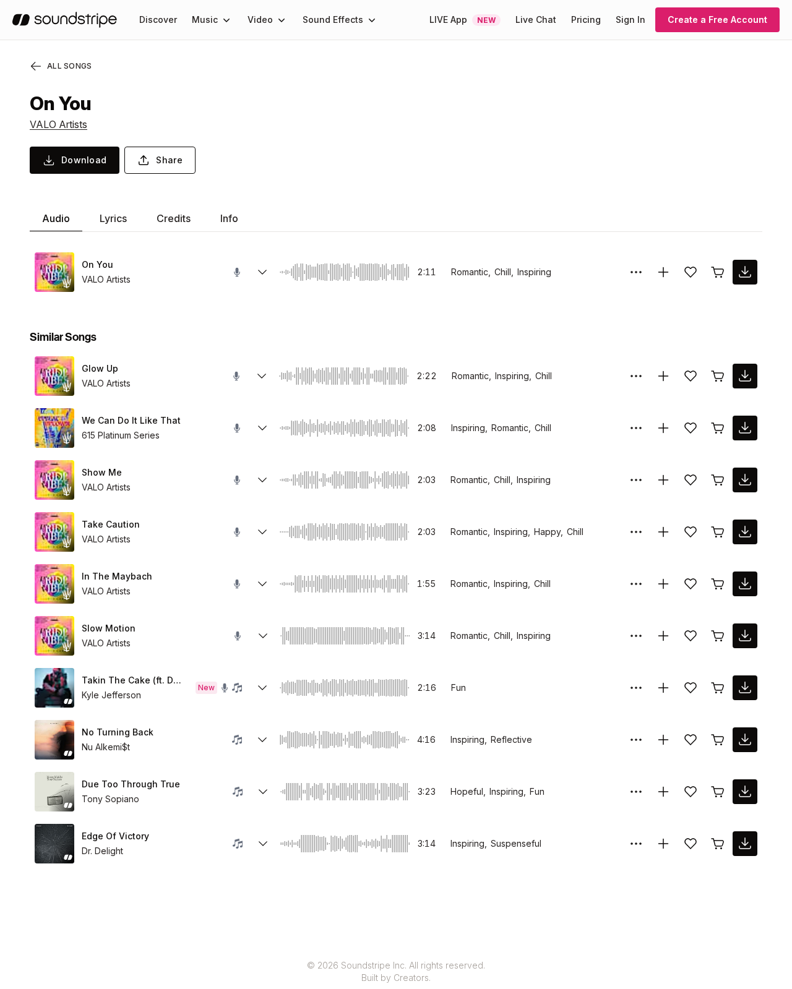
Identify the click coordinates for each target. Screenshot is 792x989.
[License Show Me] (717, 480)
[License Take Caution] (717, 532)
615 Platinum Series (121, 435)
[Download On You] (745, 272)
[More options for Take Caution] (636, 532)
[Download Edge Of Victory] (745, 843)
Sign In (630, 19)
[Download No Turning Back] (745, 739)
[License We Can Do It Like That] (717, 428)
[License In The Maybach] (717, 584)
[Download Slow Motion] (745, 635)
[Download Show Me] (745, 480)
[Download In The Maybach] (745, 584)
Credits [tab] (174, 218)
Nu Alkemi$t (106, 747)
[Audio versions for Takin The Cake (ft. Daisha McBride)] (262, 688)
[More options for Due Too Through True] (636, 791)
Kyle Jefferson (111, 695)
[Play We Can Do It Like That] (54, 428)
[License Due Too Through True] (717, 791)
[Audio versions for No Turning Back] (262, 740)
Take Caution (111, 524)
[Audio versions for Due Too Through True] (263, 792)
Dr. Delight (102, 851)
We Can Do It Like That (131, 420)
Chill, (504, 272)
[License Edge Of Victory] (717, 843)
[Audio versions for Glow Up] (262, 376)
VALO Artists (58, 124)
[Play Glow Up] (54, 376)
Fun (458, 687)
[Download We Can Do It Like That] (745, 428)
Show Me (102, 472)
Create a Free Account (717, 19)
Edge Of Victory (115, 836)
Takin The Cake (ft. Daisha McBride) (134, 680)
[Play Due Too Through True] (54, 791)
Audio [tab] (56, 218)
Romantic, (471, 272)
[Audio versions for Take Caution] (262, 532)
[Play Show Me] (54, 480)
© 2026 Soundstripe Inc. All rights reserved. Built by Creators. (396, 971)
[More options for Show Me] (636, 480)
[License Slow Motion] (717, 635)
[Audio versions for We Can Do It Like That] (262, 428)
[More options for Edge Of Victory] (636, 843)
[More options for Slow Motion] (636, 635)
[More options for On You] (636, 272)
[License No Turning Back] (717, 739)
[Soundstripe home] (64, 20)
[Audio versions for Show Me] (262, 480)
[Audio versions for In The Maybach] (262, 584)
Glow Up (100, 368)
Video (260, 19)
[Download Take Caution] (745, 532)
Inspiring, (513, 375)
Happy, (548, 531)
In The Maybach (117, 576)
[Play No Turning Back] (54, 740)
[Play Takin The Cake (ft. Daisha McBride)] (54, 688)
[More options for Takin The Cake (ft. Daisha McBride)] (636, 687)
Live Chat (535, 19)
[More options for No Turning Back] (636, 739)
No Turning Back (117, 732)
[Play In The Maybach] (54, 584)
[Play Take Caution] (54, 532)
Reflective (511, 739)
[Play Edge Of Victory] (54, 843)
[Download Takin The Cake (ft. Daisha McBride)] (745, 687)
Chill (543, 375)
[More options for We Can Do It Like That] (636, 428)
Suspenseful (516, 843)
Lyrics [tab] (113, 218)
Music (205, 19)
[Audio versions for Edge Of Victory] (263, 844)
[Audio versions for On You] (262, 272)
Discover (158, 19)
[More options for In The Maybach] (636, 584)
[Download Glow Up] (745, 376)
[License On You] (717, 272)
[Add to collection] (663, 272)
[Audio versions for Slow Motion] (263, 636)
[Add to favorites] (690, 272)
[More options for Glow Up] (636, 376)
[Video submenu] (281, 19)
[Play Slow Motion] (54, 636)
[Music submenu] (226, 19)
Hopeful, (468, 791)
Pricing (586, 19)
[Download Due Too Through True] (745, 791)
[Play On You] (54, 272)
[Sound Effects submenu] (372, 19)
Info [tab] (229, 218)
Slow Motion (109, 628)
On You (97, 264)
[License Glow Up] (717, 376)
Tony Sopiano (110, 799)
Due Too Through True (131, 784)
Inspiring (534, 272)
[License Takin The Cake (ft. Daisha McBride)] (717, 687)
